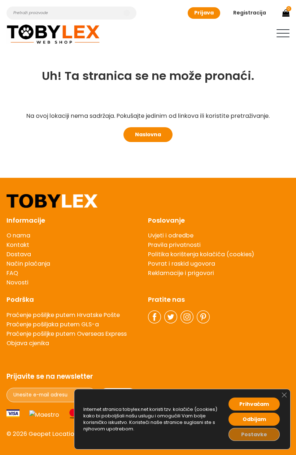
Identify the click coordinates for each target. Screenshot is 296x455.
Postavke (254, 434)
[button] (283, 33)
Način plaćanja (28, 263)
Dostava (18, 254)
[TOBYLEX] (53, 34)
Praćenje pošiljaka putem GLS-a (52, 324)
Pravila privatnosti (174, 245)
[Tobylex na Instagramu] (186, 316)
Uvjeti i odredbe (170, 235)
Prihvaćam (254, 404)
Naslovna (148, 134)
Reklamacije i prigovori (181, 273)
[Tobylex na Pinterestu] (203, 316)
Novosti (17, 282)
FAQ (12, 273)
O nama (18, 235)
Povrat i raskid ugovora (181, 263)
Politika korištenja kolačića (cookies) (201, 254)
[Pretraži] (126, 13)
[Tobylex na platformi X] (170, 316)
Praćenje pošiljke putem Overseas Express (66, 334)
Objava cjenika (27, 343)
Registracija (249, 12)
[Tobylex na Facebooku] (154, 316)
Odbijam (254, 419)
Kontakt (17, 245)
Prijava (204, 12)
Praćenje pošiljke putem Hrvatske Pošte (63, 315)
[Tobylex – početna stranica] (148, 201)
